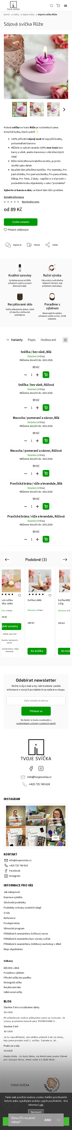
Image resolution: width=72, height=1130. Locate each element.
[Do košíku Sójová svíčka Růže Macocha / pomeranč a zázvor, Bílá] (46, 440)
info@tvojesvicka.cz (39, 777)
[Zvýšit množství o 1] (37, 375)
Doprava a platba (13, 897)
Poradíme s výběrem (14, 973)
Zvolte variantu (20, 222)
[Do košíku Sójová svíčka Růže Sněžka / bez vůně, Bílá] (46, 374)
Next (65, 559)
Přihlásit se (36, 711)
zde (41, 1105)
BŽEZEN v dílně (11, 968)
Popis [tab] (32, 339)
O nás (7, 913)
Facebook (31, 768)
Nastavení (36, 1112)
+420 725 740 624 (39, 784)
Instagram (41, 768)
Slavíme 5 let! (11, 1026)
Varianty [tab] (17, 339)
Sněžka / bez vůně (9, 634)
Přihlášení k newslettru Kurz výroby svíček (27, 939)
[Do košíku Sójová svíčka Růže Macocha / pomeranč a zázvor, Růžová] (46, 473)
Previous (7, 559)
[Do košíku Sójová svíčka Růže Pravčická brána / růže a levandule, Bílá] (46, 506)
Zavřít (60, 254)
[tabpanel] (40, 612)
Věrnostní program (14, 928)
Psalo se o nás (12, 1046)
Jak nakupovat (12, 892)
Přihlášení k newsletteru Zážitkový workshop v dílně (32, 944)
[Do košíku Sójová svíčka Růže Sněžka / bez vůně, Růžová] (46, 407)
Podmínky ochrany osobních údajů (22, 908)
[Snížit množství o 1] (25, 375)
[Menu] (65, 5)
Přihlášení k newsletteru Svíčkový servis (26, 934)
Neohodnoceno (30, 202)
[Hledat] (51, 5)
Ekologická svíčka (13, 982)
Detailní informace (14, 197)
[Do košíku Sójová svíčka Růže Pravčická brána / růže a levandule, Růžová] (46, 539)
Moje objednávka (13, 949)
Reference (10, 918)
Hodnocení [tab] (48, 339)
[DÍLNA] (20, 1085)
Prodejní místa (12, 923)
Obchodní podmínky (15, 902)
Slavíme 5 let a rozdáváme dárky (22, 1007)
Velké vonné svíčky (13, 992)
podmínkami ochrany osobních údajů (36, 723)
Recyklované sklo (12, 987)
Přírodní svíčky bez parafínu (17, 977)
